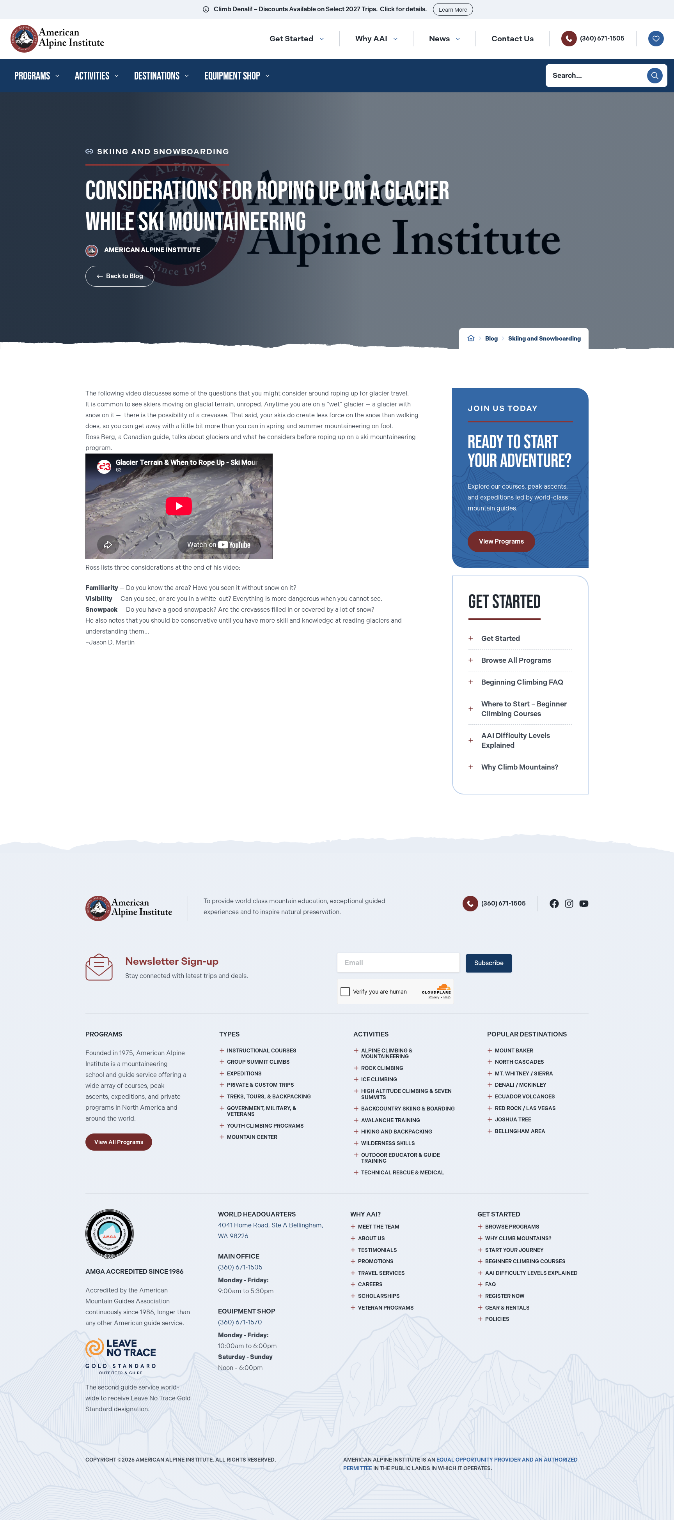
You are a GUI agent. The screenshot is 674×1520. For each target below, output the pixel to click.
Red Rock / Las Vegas (525, 1108)
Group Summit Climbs (258, 1062)
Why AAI (371, 38)
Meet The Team (378, 1227)
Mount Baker (514, 1051)
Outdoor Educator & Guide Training (400, 1158)
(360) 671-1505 (602, 38)
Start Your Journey (514, 1250)
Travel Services (381, 1273)
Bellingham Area (520, 1131)
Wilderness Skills (388, 1143)
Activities (92, 75)
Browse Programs (512, 1227)
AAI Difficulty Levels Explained (531, 1273)
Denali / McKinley (520, 1085)
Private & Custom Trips (260, 1085)
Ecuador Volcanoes (525, 1097)
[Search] (655, 75)
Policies (497, 1319)
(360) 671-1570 (240, 1322)
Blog (491, 338)
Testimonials (377, 1250)
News (439, 38)
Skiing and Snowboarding (544, 338)
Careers (370, 1284)
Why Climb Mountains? (518, 1238)
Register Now (505, 1296)
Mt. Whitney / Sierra (524, 1074)
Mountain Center (252, 1137)
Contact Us (512, 38)
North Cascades (519, 1062)
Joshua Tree (513, 1120)
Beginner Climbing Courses (525, 1261)
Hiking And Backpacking (396, 1132)
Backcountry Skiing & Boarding (408, 1109)
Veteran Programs (386, 1308)
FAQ (490, 1284)
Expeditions (244, 1074)
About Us (371, 1238)
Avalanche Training (390, 1120)
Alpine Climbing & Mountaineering (387, 1054)
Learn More (453, 10)
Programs (32, 75)
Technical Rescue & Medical (402, 1173)
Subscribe (489, 963)
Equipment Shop (232, 75)
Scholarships (379, 1296)
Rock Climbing (382, 1068)
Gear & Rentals (507, 1308)
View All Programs (118, 1142)
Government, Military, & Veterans (261, 1111)
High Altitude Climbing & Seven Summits (406, 1094)
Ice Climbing (379, 1079)
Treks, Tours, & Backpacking (269, 1097)
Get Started (292, 38)
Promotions (376, 1261)
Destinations (156, 75)
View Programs (501, 541)
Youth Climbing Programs (265, 1126)
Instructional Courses (261, 1051)
